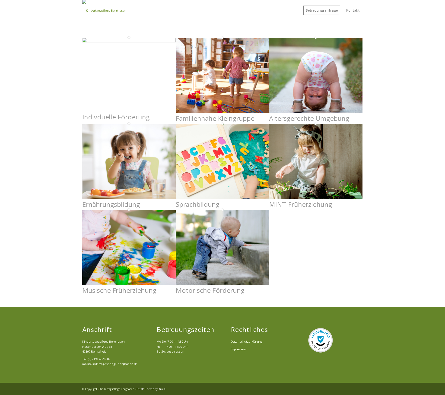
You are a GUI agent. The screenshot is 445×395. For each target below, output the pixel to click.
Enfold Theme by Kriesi (151, 389)
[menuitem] (321, 10)
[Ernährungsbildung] (129, 198)
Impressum (239, 349)
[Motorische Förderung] (222, 284)
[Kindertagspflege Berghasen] (104, 10)
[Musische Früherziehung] (129, 284)
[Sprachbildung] (222, 198)
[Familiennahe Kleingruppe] (222, 112)
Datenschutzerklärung (246, 341)
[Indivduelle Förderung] (129, 41)
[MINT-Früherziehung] (315, 198)
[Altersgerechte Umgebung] (315, 112)
